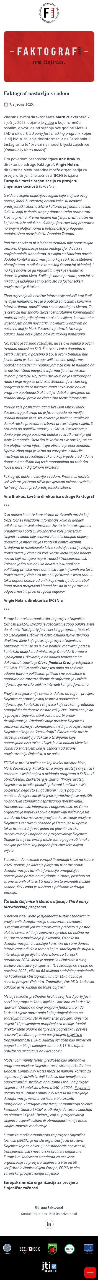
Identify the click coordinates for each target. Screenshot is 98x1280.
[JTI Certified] (49, 1267)
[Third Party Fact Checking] (7, 1249)
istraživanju (50, 1103)
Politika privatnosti (63, 1214)
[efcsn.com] (69, 1249)
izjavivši (45, 965)
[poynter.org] (52, 1249)
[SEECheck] (30, 1249)
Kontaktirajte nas (34, 1214)
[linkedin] (49, 1224)
